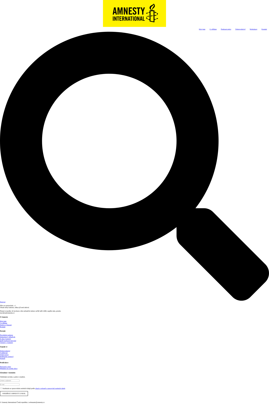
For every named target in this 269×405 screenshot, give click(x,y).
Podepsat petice (226, 29)
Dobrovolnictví (240, 29)
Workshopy (253, 29)
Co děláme (213, 29)
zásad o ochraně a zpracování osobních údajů (50, 388)
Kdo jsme (202, 29)
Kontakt (264, 29)
